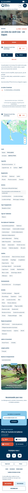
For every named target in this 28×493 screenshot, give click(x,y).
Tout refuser (20, 484)
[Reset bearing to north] (25, 143)
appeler (21, 55)
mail (7, 55)
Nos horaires (20, 444)
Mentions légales (19, 469)
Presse (20, 464)
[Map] (14, 132)
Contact (19, 439)
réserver (14, 42)
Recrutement (12, 469)
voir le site (14, 59)
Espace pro (7, 464)
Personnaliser (14, 489)
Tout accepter (8, 484)
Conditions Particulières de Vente (14, 472)
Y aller (23, 115)
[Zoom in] (25, 138)
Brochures (7, 444)
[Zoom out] (25, 140)
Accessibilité (5, 1)
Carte (23, 48)
